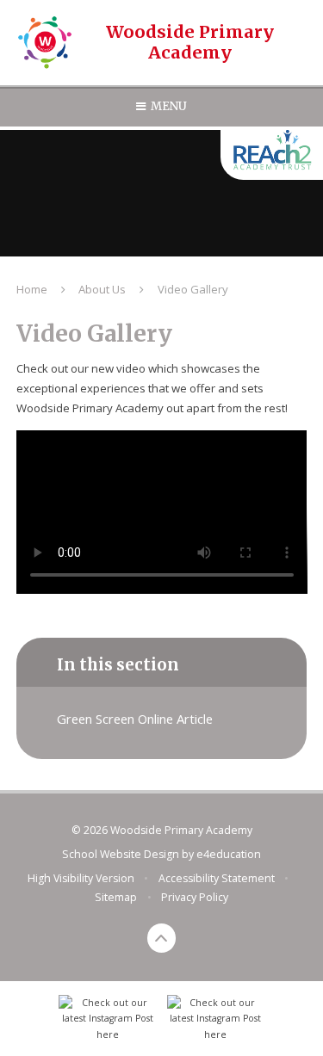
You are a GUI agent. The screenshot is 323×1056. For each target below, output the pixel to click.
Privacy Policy (194, 897)
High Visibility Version (81, 878)
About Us (102, 289)
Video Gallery (193, 289)
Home (31, 289)
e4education (228, 854)
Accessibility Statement (216, 878)
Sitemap (116, 897)
